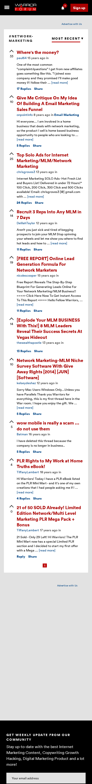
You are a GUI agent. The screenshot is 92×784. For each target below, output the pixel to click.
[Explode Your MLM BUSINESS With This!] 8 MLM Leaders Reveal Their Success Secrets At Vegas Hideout (49, 328)
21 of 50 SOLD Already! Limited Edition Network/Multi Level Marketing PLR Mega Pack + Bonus (49, 516)
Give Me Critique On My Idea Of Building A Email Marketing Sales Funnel (48, 103)
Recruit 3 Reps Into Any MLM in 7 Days (49, 214)
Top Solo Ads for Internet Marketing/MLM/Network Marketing (44, 160)
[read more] (59, 82)
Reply (21, 556)
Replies (24, 88)
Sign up (79, 7)
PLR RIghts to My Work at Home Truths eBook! (50, 463)
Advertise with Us (72, 24)
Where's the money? (38, 52)
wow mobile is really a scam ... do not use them (48, 425)
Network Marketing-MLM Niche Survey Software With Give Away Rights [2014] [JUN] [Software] (50, 368)
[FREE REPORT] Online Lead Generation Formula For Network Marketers (45, 264)
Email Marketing (66, 114)
